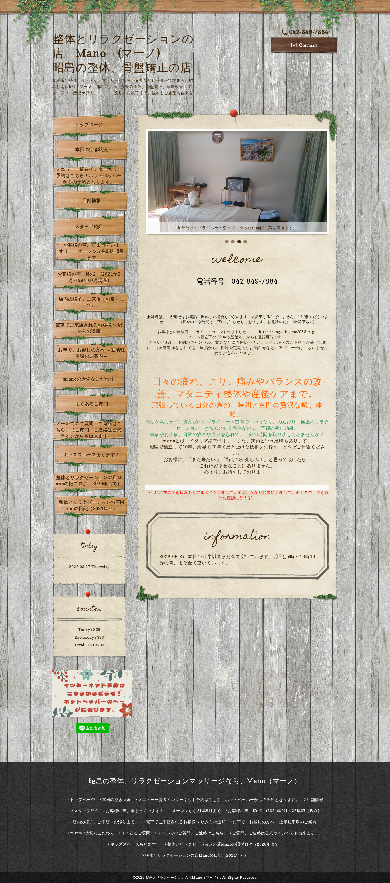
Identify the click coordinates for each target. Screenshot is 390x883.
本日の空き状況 (91, 149)
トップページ (89, 124)
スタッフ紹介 (89, 226)
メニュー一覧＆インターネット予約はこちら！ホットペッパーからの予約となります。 (89, 175)
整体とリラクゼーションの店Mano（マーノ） (183, 877)
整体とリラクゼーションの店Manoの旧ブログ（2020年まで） (89, 480)
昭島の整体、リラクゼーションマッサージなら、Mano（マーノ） (195, 781)
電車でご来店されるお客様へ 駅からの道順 (88, 328)
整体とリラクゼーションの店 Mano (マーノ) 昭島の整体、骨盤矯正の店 (123, 53)
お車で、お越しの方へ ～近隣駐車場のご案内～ (91, 353)
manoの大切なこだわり (88, 379)
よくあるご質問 (91, 404)
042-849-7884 (309, 32)
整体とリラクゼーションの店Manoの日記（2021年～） (91, 505)
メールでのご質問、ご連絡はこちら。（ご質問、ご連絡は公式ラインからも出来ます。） (89, 430)
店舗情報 (91, 200)
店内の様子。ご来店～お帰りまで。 (91, 302)
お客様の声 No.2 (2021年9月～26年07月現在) (88, 277)
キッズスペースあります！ (91, 454)
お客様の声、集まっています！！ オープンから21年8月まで (91, 251)
